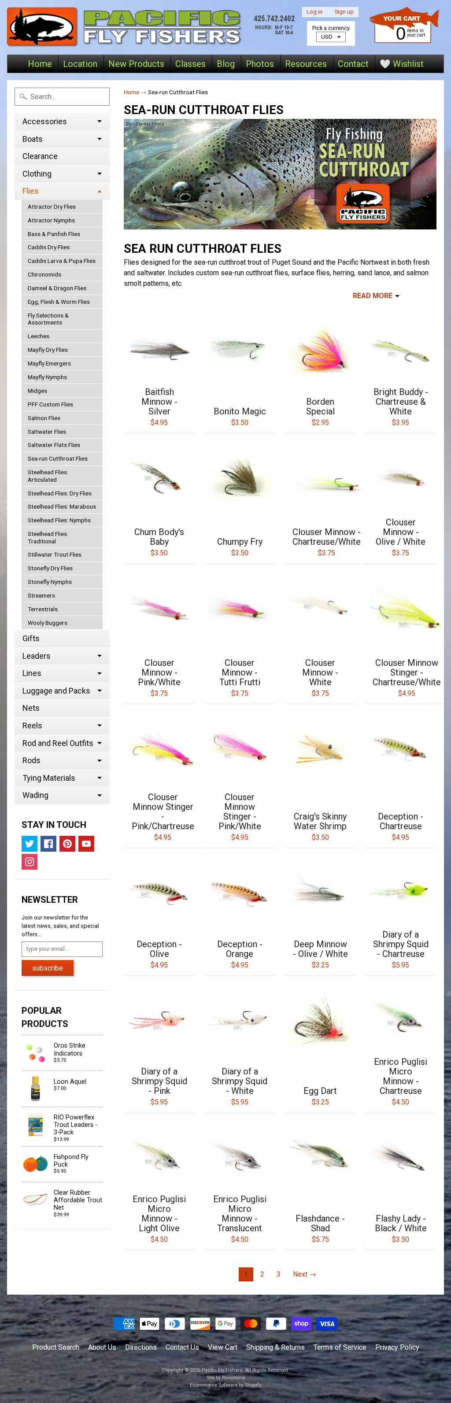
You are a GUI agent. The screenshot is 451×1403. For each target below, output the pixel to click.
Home (40, 64)
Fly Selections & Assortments (48, 319)
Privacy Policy (397, 1347)
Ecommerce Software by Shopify (225, 1385)
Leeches (38, 336)
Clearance (40, 156)
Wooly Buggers (47, 622)
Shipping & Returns (275, 1347)
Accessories (44, 121)
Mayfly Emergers (49, 363)
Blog (226, 64)
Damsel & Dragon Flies (57, 288)
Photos (260, 64)
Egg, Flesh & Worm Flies (59, 301)
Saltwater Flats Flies (54, 444)
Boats (32, 139)
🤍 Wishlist (402, 64)
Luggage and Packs (56, 690)
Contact (353, 64)
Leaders (36, 656)
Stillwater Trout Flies (54, 554)
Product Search (55, 1347)
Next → (304, 1274)
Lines (31, 673)
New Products (136, 64)
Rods (31, 760)
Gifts (31, 638)
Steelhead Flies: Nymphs (59, 520)
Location (80, 64)
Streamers (41, 595)
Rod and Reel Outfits (57, 743)
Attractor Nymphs (51, 220)
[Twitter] (29, 844)
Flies (30, 191)
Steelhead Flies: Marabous (62, 506)
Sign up (344, 12)
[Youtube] (86, 844)
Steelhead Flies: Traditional (48, 537)
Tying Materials (48, 778)
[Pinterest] (67, 844)
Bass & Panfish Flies (54, 233)
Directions (141, 1347)
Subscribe (47, 968)
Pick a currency (331, 28)
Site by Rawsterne (226, 1378)
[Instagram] (29, 862)
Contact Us (182, 1347)
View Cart (222, 1347)
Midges (37, 390)
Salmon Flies (44, 417)
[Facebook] (48, 844)
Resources (306, 64)
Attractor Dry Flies (52, 206)
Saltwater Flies (47, 431)
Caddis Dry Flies (49, 247)
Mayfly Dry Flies (48, 349)
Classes (190, 64)
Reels (32, 725)
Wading (35, 795)
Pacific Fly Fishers (222, 1370)
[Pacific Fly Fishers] (153, 27)
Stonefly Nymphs (50, 581)
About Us (102, 1347)
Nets (31, 708)
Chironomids (44, 274)
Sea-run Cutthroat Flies (58, 458)
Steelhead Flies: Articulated (48, 476)
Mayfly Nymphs (47, 376)
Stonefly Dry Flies (50, 568)
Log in (314, 12)
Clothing (37, 173)
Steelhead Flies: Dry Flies (60, 493)
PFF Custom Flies (50, 404)
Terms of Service (340, 1347)
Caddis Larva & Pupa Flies (62, 260)
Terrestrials (43, 609)
